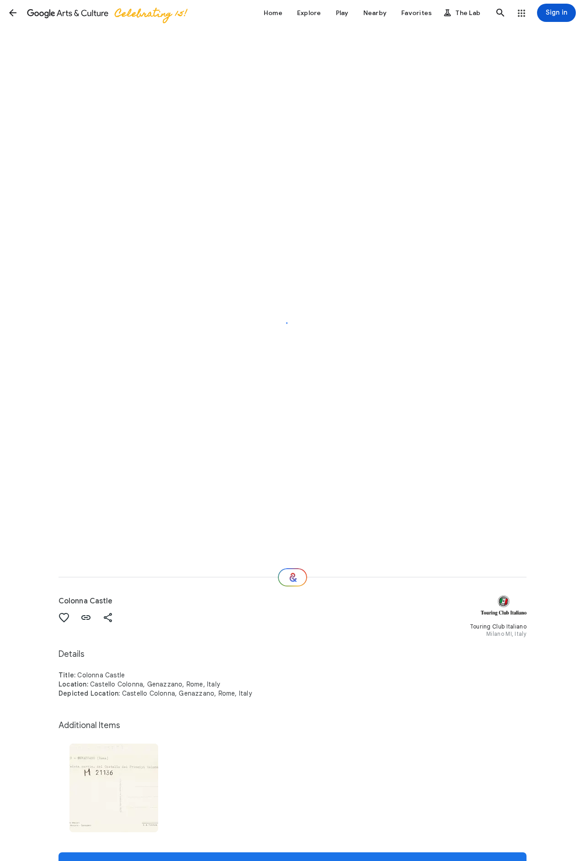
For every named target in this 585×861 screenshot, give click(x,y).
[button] (13, 13)
